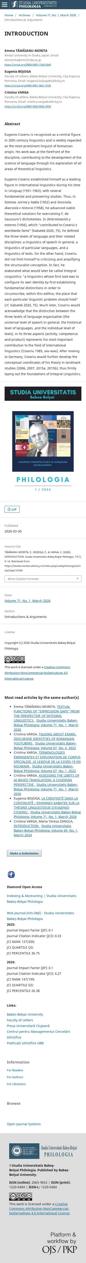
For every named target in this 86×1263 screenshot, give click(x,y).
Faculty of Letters (20, 1020)
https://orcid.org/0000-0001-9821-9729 (28, 85)
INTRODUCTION (26, 826)
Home (9, 15)
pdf (13, 509)
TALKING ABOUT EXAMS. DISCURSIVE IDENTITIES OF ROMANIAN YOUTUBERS (45, 738)
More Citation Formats (23, 579)
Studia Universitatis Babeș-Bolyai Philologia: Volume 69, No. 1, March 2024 (46, 830)
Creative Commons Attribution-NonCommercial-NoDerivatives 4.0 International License (37, 673)
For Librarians (16, 1084)
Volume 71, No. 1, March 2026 (56, 15)
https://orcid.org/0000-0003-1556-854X (28, 64)
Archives (24, 15)
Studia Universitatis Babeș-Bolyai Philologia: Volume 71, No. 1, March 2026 (46, 725)
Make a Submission (24, 853)
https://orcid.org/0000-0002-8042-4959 (28, 106)
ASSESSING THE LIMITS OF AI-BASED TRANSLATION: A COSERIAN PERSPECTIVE (46, 780)
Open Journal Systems (24, 1124)
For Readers (15, 1070)
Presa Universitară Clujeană (28, 1026)
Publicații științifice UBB (25, 1043)
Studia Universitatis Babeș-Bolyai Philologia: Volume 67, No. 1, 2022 (45, 768)
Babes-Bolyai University (25, 1014)
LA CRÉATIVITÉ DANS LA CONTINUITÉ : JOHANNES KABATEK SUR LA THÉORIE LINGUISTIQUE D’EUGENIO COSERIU (46, 805)
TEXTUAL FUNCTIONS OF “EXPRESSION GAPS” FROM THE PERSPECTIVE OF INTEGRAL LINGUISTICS (47, 713)
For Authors (15, 1077)
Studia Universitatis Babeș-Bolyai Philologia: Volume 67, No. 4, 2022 (45, 745)
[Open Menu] (4, 4)
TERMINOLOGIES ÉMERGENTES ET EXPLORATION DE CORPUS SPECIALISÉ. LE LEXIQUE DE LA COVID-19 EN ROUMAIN (47, 759)
